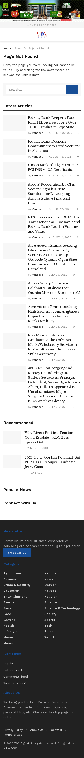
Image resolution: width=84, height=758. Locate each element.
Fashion (9, 608)
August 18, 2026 (59, 156)
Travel (49, 631)
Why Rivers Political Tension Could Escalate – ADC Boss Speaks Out (49, 437)
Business (10, 579)
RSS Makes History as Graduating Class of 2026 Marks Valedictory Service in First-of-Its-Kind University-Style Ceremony (52, 344)
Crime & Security (16, 585)
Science (50, 602)
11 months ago (37, 448)
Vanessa (37, 133)
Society (50, 614)
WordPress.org (14, 683)
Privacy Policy (13, 730)
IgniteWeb (10, 747)
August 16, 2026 (59, 175)
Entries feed (12, 670)
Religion (50, 596)
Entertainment (15, 596)
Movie (8, 637)
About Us (36, 730)
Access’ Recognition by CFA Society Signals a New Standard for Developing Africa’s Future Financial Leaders (51, 193)
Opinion (50, 585)
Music (8, 643)
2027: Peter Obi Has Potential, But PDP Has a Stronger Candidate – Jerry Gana (52, 462)
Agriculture (12, 573)
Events (8, 602)
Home (7, 48)
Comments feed (15, 676)
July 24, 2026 (57, 406)
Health (8, 625)
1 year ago (35, 472)
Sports (49, 619)
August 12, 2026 (59, 209)
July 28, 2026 (57, 326)
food (7, 614)
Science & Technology (62, 608)
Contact (56, 730)
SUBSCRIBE (17, 552)
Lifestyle (10, 631)
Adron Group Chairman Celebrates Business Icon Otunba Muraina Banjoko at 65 (54, 288)
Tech (48, 625)
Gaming (9, 619)
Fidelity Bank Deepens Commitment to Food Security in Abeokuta (54, 146)
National (51, 573)
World (49, 637)
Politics (50, 590)
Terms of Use (12, 734)
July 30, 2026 (57, 274)
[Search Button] (72, 89)
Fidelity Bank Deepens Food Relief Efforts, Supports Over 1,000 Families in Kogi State (52, 122)
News (48, 579)
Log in (8, 663)
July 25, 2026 (57, 359)
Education (11, 590)
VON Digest (21, 743)
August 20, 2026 (60, 133)
